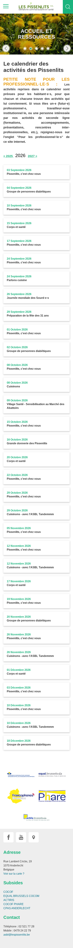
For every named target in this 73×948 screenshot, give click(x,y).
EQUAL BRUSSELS (15, 896)
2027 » (32, 156)
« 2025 (8, 156)
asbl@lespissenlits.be (16, 934)
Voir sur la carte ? (13, 873)
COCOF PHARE (13, 904)
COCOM (34, 896)
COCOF (8, 891)
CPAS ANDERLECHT (16, 908)
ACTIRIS (8, 900)
